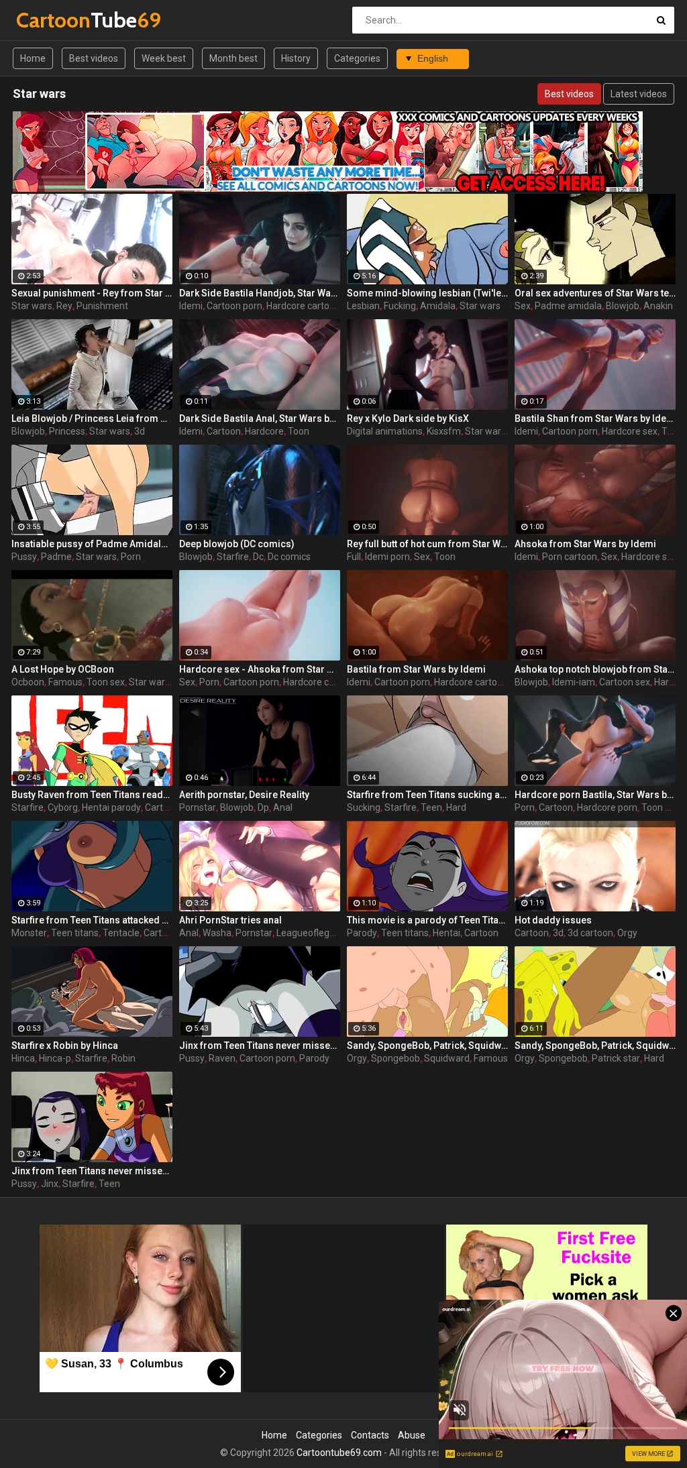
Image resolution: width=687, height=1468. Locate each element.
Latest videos (639, 94)
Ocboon (27, 682)
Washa (217, 932)
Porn (131, 556)
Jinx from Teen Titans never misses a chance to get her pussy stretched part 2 (91, 1171)
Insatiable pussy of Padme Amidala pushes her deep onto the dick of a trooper (91, 544)
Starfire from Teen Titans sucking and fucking (427, 794)
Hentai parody (111, 807)
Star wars (31, 305)
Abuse (411, 1435)
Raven (222, 1058)
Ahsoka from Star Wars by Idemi (585, 544)
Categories (357, 58)
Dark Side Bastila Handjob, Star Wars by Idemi (259, 293)
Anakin (658, 305)
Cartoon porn (234, 305)
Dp (263, 807)
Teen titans (75, 932)
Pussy (24, 556)
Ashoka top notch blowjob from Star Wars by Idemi (595, 669)
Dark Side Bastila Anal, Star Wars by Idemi (259, 418)
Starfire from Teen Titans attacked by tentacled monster (91, 920)
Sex (523, 305)
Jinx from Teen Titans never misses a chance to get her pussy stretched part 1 (259, 1045)
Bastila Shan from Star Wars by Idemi (595, 418)
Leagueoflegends (313, 932)
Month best (233, 58)
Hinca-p (55, 1058)
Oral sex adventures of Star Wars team (595, 293)
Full (354, 556)
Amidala (438, 305)
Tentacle (121, 932)
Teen (431, 807)
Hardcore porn (607, 807)
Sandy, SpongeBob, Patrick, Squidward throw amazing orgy (427, 1045)
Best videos (93, 58)
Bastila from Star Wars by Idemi (416, 669)
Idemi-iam (573, 682)
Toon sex (106, 682)
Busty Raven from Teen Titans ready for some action (91, 794)
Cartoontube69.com (339, 1452)
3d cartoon (590, 932)
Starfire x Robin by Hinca (64, 1045)
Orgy (627, 932)
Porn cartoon (569, 556)
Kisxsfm (444, 431)
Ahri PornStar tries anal (230, 920)
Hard (456, 807)
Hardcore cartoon (303, 305)
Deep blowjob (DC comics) (237, 544)
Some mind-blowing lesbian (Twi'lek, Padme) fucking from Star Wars (427, 293)
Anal (283, 807)
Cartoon (224, 431)
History (296, 58)
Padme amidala (568, 305)
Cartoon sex (624, 682)
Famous (65, 682)
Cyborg (63, 807)
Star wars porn (160, 682)
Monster (29, 932)
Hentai (446, 932)
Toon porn (662, 807)
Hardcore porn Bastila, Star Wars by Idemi (595, 794)
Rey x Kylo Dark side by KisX (408, 418)
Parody (362, 932)
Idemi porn (387, 556)
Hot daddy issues (553, 920)
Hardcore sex (629, 431)
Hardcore (264, 431)
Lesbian (363, 305)
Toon (298, 431)
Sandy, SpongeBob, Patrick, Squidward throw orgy (595, 1045)
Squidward (447, 1058)
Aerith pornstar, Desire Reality (244, 794)
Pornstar (197, 807)
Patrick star (616, 1058)
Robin (123, 1058)
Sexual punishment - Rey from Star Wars (91, 293)
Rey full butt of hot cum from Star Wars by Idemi (427, 544)
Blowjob (622, 305)
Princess (67, 431)
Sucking (363, 807)
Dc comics (289, 556)
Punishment (102, 305)
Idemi (191, 305)
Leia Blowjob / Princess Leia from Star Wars (91, 418)
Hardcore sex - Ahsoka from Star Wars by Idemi (259, 669)
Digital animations (385, 431)
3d (139, 431)
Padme (56, 556)
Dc (258, 556)
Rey (64, 305)
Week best (164, 58)
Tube (51, 20)
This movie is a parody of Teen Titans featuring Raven (427, 920)
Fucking (400, 305)
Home (33, 58)
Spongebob (395, 1058)
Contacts (370, 1435)
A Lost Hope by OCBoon (62, 669)
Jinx (49, 1183)
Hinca (23, 1058)
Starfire (233, 556)
